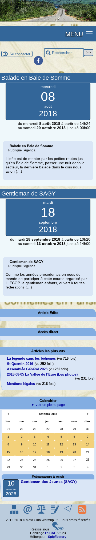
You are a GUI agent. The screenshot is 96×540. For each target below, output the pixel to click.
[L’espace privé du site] (55, 513)
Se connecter (20, 54)
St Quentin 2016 (20, 364)
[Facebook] (38, 60)
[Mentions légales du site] (42, 513)
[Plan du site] (14, 513)
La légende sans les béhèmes (31, 358)
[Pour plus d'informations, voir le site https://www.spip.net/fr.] (58, 529)
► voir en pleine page (48, 405)
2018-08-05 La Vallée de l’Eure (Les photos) (42, 374)
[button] (89, 33)
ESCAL (50, 533)
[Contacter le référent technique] (28, 513)
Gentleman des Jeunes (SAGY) (49, 481)
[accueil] (48, 20)
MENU (74, 33)
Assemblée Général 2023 (27, 369)
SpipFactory (57, 537)
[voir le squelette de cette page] (69, 513)
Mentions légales (21, 384)
